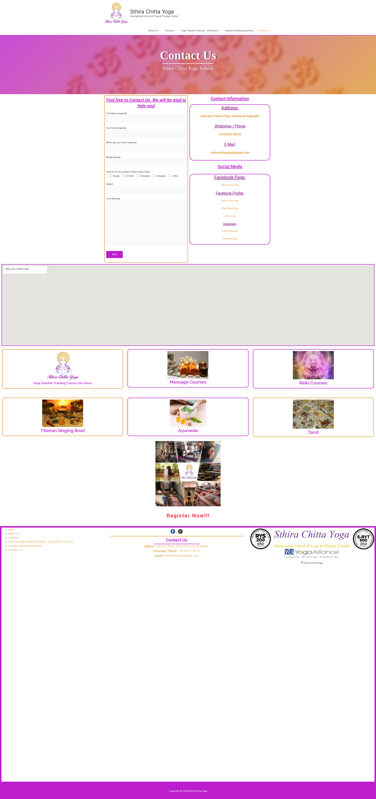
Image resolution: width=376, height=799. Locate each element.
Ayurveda (188, 430)
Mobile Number (113, 157)
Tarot (313, 432)
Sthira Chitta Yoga (152, 11)
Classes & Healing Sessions (239, 30)
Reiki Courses (313, 382)
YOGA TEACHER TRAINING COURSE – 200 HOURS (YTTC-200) (40, 541)
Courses (169, 30)
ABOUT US (13, 533)
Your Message (113, 198)
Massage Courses (188, 382)
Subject (109, 184)
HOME (11, 529)
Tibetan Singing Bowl (63, 430)
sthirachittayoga (230, 231)
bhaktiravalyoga (229, 238)
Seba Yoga (230, 216)
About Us (153, 30)
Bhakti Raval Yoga (230, 208)
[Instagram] (180, 531)
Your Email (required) (116, 128)
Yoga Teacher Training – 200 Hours (199, 30)
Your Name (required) (116, 113)
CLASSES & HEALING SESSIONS (25, 545)
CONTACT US (15, 550)
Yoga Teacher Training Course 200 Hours (62, 383)
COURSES (13, 537)
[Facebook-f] (173, 531)
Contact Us (264, 30)
